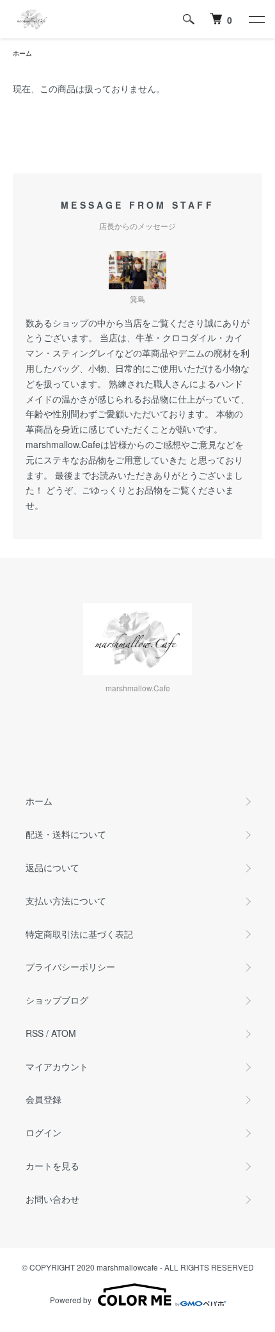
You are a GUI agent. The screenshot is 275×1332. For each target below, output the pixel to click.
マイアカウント (57, 1066)
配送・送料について (66, 834)
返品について (52, 867)
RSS (34, 1033)
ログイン (43, 1132)
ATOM (63, 1033)
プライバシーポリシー (70, 966)
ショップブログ (57, 999)
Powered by (70, 1299)
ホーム (22, 53)
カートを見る (52, 1165)
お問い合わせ (52, 1198)
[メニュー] (256, 19)
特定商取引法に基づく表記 (79, 933)
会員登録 (43, 1099)
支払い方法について (66, 900)
